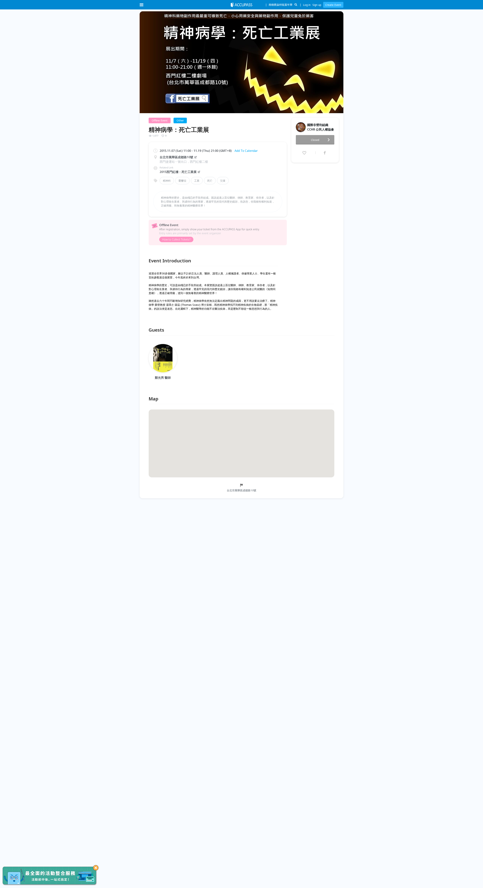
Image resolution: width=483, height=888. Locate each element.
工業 (196, 180)
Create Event (333, 5)
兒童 (222, 180)
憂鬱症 (182, 180)
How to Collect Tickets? (176, 239)
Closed (315, 140)
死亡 (209, 180)
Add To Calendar (246, 151)
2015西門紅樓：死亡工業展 (178, 172)
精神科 (167, 180)
